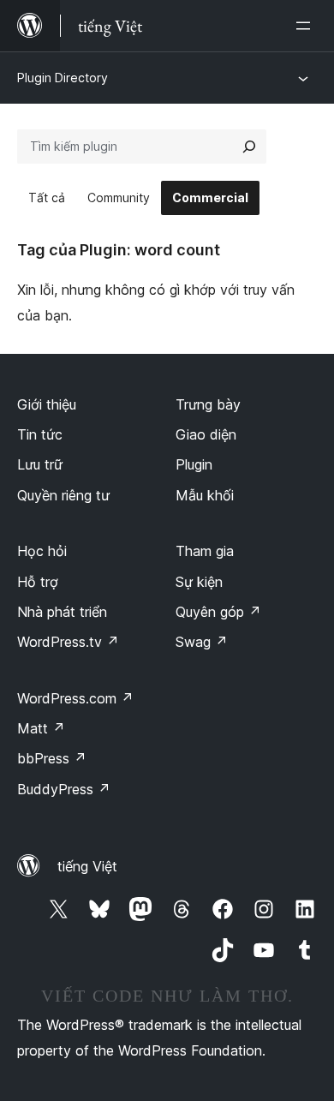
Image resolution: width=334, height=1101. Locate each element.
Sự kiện (199, 581)
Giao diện (206, 434)
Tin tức (40, 434)
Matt (41, 728)
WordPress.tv (68, 641)
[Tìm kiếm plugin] (249, 146)
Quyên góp (218, 611)
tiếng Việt (87, 866)
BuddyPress (63, 789)
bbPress (51, 758)
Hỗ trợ (37, 581)
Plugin (194, 464)
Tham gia (205, 550)
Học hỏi (42, 550)
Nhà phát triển (62, 611)
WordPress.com (75, 698)
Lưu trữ (40, 464)
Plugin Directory (62, 77)
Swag (202, 641)
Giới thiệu (46, 404)
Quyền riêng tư (63, 495)
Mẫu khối (205, 495)
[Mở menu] (306, 25)
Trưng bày (208, 404)
